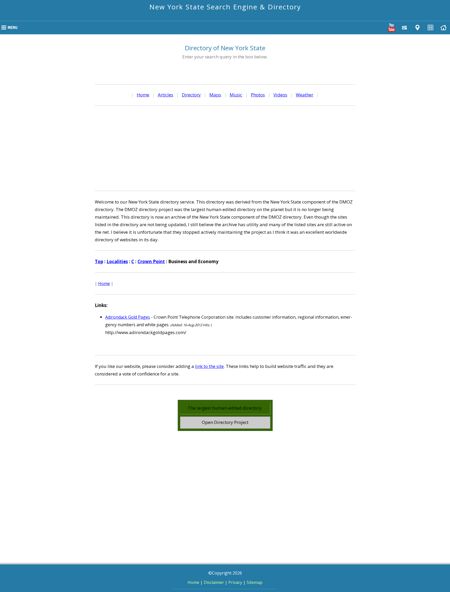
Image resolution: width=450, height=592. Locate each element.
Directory (191, 95)
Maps (215, 95)
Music (236, 95)
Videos (280, 95)
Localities (117, 261)
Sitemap (254, 582)
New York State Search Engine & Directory (225, 6)
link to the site (209, 366)
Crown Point (151, 261)
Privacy (235, 582)
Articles (165, 95)
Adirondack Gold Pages (127, 317)
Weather (304, 95)
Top (99, 261)
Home (143, 95)
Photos (258, 95)
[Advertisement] (225, 147)
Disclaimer (214, 582)
